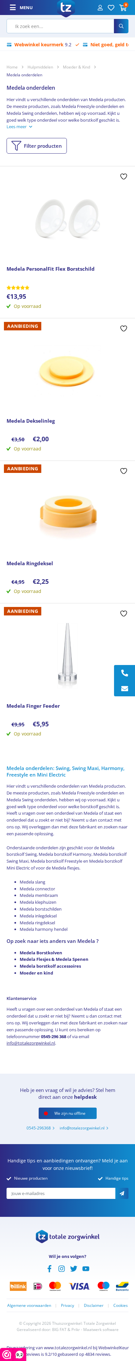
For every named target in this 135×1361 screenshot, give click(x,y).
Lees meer (17, 126)
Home (12, 67)
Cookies (120, 1305)
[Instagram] (61, 1268)
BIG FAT (59, 1329)
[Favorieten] (111, 7)
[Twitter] (73, 1268)
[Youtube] (85, 1268)
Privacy (67, 1305)
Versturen (121, 1193)
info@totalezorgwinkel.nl (31, 1043)
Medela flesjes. (66, 868)
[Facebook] (49, 1268)
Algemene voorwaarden (29, 1305)
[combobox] (60, 26)
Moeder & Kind (76, 67)
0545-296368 (39, 1128)
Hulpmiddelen (40, 67)
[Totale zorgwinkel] (66, 7)
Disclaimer (94, 1305)
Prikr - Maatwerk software (95, 1329)
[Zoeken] (121, 26)
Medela (96, 786)
